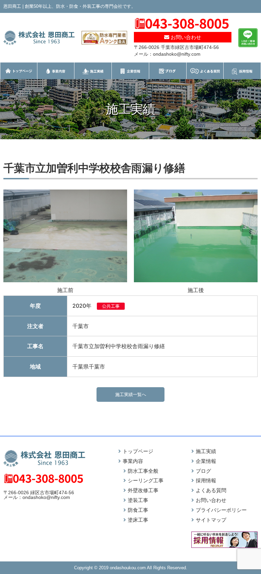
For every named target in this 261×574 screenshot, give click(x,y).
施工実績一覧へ (130, 394)
